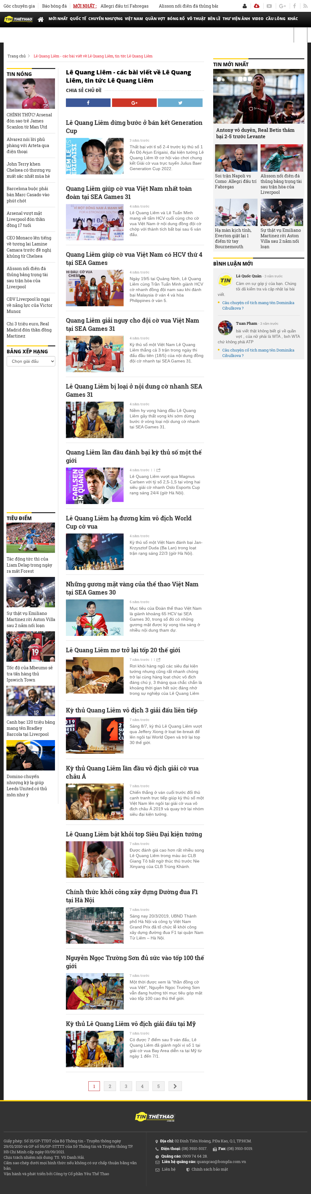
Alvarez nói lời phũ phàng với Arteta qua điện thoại (28, 145)
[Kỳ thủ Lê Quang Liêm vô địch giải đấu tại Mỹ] (95, 1049)
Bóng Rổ (176, 18)
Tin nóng (19, 74)
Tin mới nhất (230, 64)
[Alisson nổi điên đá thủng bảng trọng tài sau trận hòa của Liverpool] (282, 158)
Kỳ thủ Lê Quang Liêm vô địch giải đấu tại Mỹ (131, 1024)
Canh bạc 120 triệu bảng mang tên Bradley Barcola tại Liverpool (31, 728)
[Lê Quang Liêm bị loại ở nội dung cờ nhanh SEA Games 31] (95, 420)
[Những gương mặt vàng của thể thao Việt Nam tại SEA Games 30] (95, 617)
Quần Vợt (155, 18)
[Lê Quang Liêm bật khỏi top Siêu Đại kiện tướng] (95, 859)
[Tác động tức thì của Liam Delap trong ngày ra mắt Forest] (30, 538)
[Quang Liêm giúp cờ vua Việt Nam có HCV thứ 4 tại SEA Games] (95, 288)
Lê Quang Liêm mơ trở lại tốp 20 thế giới (123, 650)
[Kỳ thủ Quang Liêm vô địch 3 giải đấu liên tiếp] (95, 735)
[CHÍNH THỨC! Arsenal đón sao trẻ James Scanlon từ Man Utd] (30, 93)
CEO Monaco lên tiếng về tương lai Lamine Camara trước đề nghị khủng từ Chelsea (29, 247)
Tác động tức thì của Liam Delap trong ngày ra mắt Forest (29, 565)
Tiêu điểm (19, 518)
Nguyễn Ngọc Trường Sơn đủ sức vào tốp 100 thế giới (135, 962)
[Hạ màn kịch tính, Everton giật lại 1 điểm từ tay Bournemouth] (236, 212)
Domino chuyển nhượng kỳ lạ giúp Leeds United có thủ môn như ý (27, 786)
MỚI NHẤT (58, 18)
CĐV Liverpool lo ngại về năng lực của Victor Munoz (30, 305)
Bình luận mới (233, 263)
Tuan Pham (246, 323)
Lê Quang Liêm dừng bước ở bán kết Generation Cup (134, 126)
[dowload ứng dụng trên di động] (256, 6)
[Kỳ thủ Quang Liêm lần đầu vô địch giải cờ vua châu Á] (95, 802)
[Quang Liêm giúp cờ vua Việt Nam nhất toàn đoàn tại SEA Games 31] (95, 222)
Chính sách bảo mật (210, 1169)
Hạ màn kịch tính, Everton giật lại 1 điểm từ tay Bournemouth (233, 238)
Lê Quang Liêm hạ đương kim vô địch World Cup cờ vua (129, 522)
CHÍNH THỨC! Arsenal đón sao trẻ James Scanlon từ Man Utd (29, 121)
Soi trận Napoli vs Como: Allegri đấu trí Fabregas (236, 181)
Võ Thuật (196, 18)
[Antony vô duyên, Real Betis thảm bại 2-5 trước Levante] (258, 96)
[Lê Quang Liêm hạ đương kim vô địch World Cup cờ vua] (95, 552)
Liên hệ (169, 1169)
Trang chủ (17, 55)
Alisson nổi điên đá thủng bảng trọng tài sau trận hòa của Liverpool (210, 6)
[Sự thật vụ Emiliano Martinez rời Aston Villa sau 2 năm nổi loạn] (30, 592)
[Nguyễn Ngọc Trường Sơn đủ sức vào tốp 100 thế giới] (95, 991)
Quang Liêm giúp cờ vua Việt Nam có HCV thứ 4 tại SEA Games (134, 258)
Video (258, 18)
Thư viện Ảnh (236, 18)
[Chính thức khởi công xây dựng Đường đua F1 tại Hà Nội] (95, 925)
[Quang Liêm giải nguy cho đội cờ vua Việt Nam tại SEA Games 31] (95, 354)
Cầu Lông (275, 18)
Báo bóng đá (54, 6)
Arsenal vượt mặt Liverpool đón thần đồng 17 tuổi (26, 219)
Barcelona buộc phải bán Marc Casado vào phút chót (28, 195)
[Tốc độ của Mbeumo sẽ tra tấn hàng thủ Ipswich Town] (30, 646)
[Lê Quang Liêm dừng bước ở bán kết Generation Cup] (95, 156)
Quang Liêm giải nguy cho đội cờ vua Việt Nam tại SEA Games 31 (132, 324)
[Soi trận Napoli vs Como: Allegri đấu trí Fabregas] (236, 158)
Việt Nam (134, 18)
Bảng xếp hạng (27, 351)
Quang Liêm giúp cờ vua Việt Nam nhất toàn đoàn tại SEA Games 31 (129, 192)
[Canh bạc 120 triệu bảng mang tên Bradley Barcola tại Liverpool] (30, 701)
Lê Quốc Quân (248, 276)
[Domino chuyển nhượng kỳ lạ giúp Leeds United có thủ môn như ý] (30, 755)
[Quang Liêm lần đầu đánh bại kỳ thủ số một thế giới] (95, 486)
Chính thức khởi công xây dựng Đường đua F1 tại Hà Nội (132, 896)
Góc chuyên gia (19, 6)
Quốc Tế (78, 18)
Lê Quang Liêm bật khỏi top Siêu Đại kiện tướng (134, 834)
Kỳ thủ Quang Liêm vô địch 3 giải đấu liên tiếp (131, 710)
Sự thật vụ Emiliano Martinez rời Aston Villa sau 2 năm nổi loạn (31, 619)
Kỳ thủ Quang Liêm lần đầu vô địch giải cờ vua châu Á (132, 772)
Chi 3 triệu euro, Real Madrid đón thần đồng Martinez (29, 330)
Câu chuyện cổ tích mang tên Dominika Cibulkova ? (258, 305)
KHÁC (293, 18)
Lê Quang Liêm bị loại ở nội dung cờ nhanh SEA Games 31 (134, 390)
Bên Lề (214, 18)
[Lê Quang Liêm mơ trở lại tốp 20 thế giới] (95, 675)
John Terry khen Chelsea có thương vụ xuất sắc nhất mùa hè (29, 170)
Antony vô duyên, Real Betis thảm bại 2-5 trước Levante (255, 133)
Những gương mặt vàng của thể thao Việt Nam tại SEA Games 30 (132, 588)
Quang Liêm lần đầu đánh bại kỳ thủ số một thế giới (134, 456)
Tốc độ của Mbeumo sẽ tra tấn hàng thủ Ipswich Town (30, 674)
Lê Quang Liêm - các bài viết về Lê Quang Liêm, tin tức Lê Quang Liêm (93, 55)
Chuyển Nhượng (105, 18)
